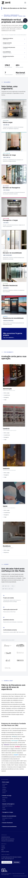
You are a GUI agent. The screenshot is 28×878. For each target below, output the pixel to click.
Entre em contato (5, 851)
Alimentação (4, 784)
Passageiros (6, 397)
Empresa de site (23, 875)
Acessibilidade (7, 395)
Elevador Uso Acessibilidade (9, 816)
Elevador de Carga (6, 795)
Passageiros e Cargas (7, 812)
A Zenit (3, 846)
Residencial (6, 552)
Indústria (4, 789)
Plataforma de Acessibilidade (9, 826)
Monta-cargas (6, 392)
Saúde (3, 785)
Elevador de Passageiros (8, 803)
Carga (5, 399)
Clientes (3, 847)
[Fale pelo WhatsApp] (25, 27)
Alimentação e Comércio (7, 805)
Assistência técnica (5, 837)
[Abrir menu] (25, 3)
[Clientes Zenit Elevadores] (8, 645)
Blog (2, 849)
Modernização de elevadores (7, 838)
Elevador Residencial (7, 822)
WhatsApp (16, 862)
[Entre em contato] (25, 20)
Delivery (4, 792)
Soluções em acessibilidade (7, 840)
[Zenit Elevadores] (6, 2)
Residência (4, 791)
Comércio (4, 787)
